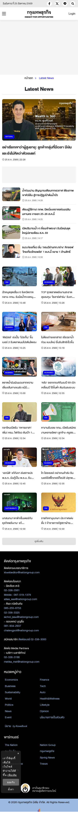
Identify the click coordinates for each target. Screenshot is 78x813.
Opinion (44, 711)
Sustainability (12, 692)
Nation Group (48, 745)
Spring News (47, 757)
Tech (43, 686)
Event (8, 717)
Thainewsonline (14, 763)
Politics (9, 704)
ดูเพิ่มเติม (39, 541)
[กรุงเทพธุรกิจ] (39, 13)
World (8, 698)
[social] (49, 3)
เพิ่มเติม (12, 775)
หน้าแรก (28, 78)
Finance (44, 679)
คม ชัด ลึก (10, 751)
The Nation (11, 745)
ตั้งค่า (11, 789)
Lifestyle (45, 704)
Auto (42, 692)
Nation (9, 757)
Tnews (44, 763)
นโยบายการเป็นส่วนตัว (52, 717)
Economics (11, 679)
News (8, 711)
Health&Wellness (49, 698)
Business (10, 686)
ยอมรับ (11, 782)
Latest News (46, 78)
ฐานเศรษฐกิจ (12, 770)
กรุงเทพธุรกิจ (47, 751)
